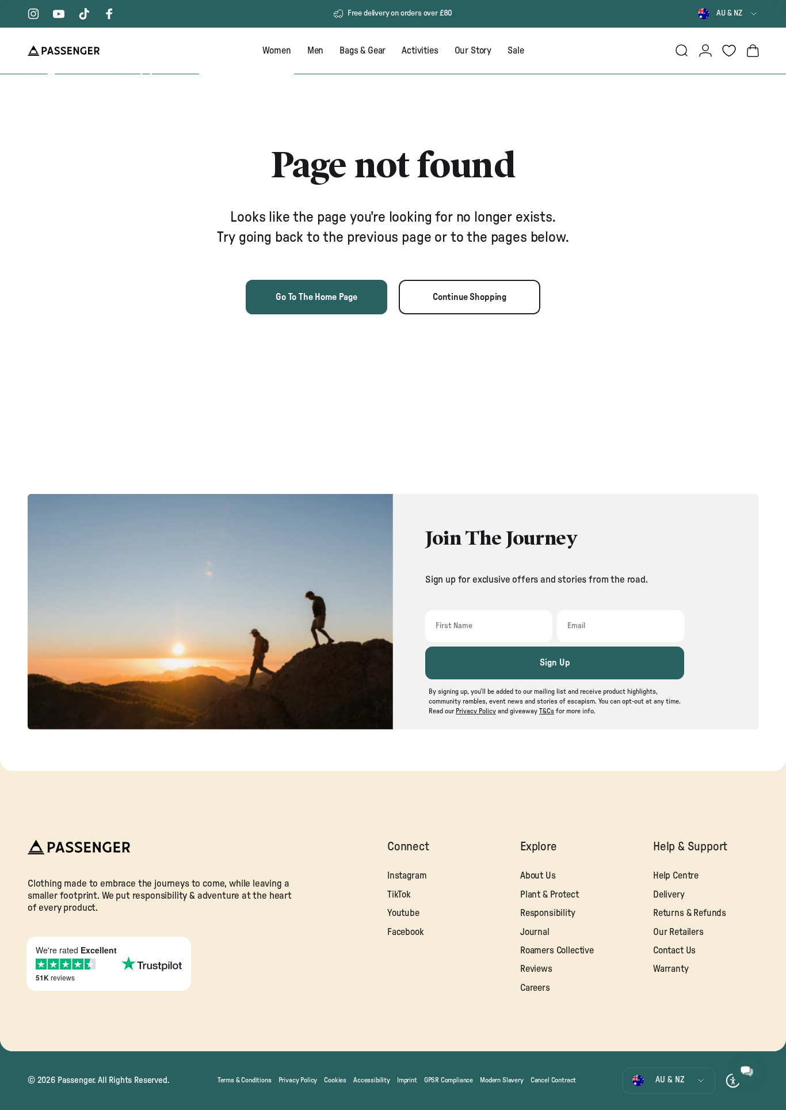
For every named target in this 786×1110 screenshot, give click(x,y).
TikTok (399, 894)
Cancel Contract (553, 1080)
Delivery (669, 894)
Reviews (536, 969)
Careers (535, 988)
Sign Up (555, 662)
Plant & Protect (549, 894)
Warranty (671, 969)
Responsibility (547, 913)
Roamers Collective (557, 950)
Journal (535, 932)
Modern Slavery (502, 1080)
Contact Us (674, 950)
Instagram (406, 875)
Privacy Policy (298, 1080)
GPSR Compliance (448, 1080)
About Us (538, 875)
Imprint (407, 1080)
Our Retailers (678, 932)
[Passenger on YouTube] (58, 14)
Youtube (403, 913)
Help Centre (676, 875)
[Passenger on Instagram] (33, 14)
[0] (729, 50)
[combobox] (728, 14)
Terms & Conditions (245, 1080)
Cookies (335, 1080)
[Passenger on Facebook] (109, 14)
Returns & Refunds (689, 913)
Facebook (405, 932)
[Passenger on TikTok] (84, 14)
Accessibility (371, 1080)
